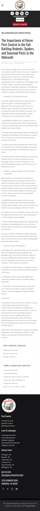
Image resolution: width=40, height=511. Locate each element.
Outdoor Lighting (7, 440)
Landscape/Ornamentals (10, 443)
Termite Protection (10, 350)
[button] (2, 5)
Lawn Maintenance (10, 373)
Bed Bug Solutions (10, 353)
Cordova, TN (5, 462)
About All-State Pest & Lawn (14, 386)
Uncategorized (19, 63)
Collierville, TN (6, 460)
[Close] (37, 505)
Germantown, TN (7, 465)
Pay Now (20, 20)
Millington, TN (6, 467)
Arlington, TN (6, 455)
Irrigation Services (10, 383)
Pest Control (6, 416)
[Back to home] (20, 5)
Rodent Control (9, 357)
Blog (11, 63)
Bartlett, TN (5, 457)
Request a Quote (20, 24)
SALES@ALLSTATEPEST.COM (12, 475)
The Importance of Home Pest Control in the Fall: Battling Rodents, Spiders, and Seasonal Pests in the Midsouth (17, 49)
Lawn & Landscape (8, 430)
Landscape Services (10, 370)
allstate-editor (16, 62)
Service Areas (6, 449)
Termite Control (7, 421)
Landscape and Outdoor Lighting (16, 377)
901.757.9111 (6, 472)
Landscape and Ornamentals (14, 380)
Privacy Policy (30, 506)
